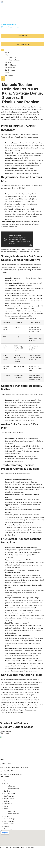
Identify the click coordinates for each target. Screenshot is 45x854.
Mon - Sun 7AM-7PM (7, 771)
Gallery (7, 72)
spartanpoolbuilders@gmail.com (11, 774)
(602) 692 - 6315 (6, 764)
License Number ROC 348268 (5, 732)
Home (7, 52)
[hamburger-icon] (2, 50)
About (7, 55)
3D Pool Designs (10, 65)
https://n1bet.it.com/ (36, 119)
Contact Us (9, 75)
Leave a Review (14, 60)
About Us (12, 57)
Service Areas (10, 70)
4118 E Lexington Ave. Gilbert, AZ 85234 (14, 767)
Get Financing (10, 67)
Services (8, 62)
